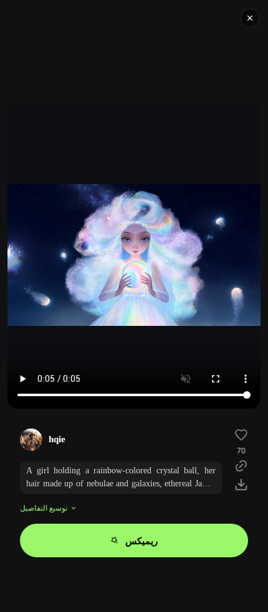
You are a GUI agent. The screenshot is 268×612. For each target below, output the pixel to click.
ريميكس (141, 540)
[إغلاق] (250, 18)
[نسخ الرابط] (241, 466)
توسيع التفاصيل (43, 508)
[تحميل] (241, 484)
